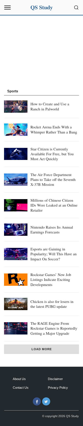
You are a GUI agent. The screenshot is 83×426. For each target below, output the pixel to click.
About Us (19, 379)
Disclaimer (55, 379)
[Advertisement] (41, 51)
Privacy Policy (58, 387)
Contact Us (21, 387)
